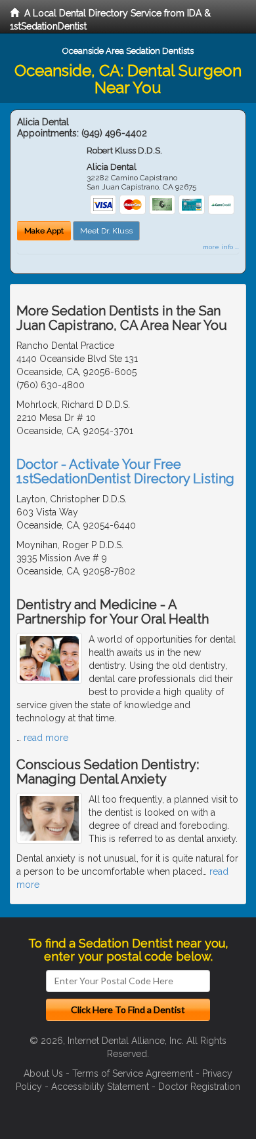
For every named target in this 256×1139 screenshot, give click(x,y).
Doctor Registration (199, 1086)
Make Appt (44, 230)
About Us (43, 1073)
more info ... (221, 246)
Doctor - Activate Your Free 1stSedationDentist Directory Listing (125, 471)
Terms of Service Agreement (132, 1073)
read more (46, 737)
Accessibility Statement (100, 1086)
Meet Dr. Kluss (106, 230)
